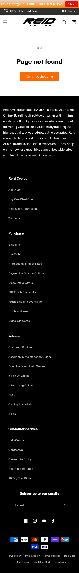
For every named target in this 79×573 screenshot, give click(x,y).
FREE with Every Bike (22, 292)
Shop (72, 4)
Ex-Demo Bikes (18, 311)
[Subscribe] (63, 505)
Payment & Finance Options (26, 273)
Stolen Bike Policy (20, 459)
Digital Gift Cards (19, 320)
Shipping (14, 244)
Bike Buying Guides (21, 385)
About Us (14, 189)
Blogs (12, 413)
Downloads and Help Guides (26, 366)
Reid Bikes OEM (41, 562)
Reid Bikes (69, 555)
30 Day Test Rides (20, 478)
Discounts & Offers (20, 282)
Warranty (14, 218)
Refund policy (14, 555)
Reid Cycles (22, 562)
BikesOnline (60, 562)
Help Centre (68, 11)
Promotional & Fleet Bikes (25, 263)
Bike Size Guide (18, 375)
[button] (5, 22)
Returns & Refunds (20, 468)
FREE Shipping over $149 (25, 301)
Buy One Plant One (20, 199)
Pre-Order (14, 254)
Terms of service (51, 555)
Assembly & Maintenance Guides (30, 356)
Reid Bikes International (23, 208)
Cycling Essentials (20, 404)
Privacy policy (32, 555)
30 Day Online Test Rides (24, 11)
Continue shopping (39, 76)
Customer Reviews (20, 347)
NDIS (12, 395)
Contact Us (15, 449)
